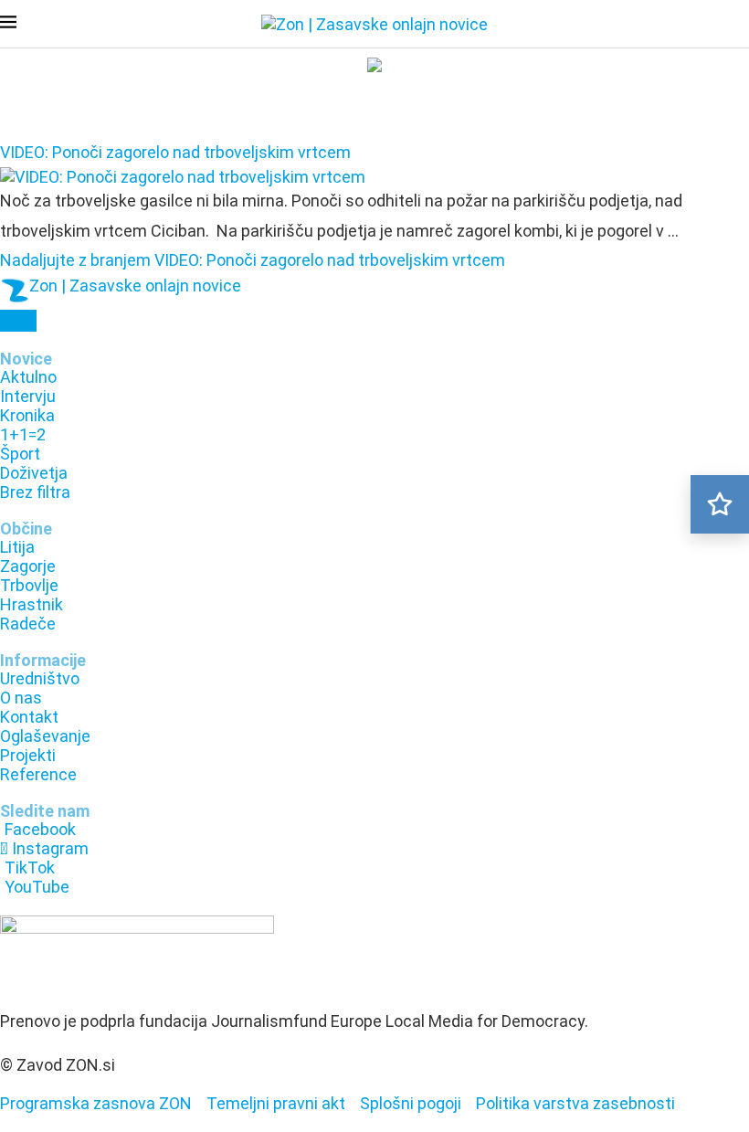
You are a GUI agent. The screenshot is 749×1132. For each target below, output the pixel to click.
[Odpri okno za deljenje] (18, 321)
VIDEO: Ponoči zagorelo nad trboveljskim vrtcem (175, 152)
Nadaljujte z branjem (252, 260)
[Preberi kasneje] (720, 504)
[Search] (740, 25)
